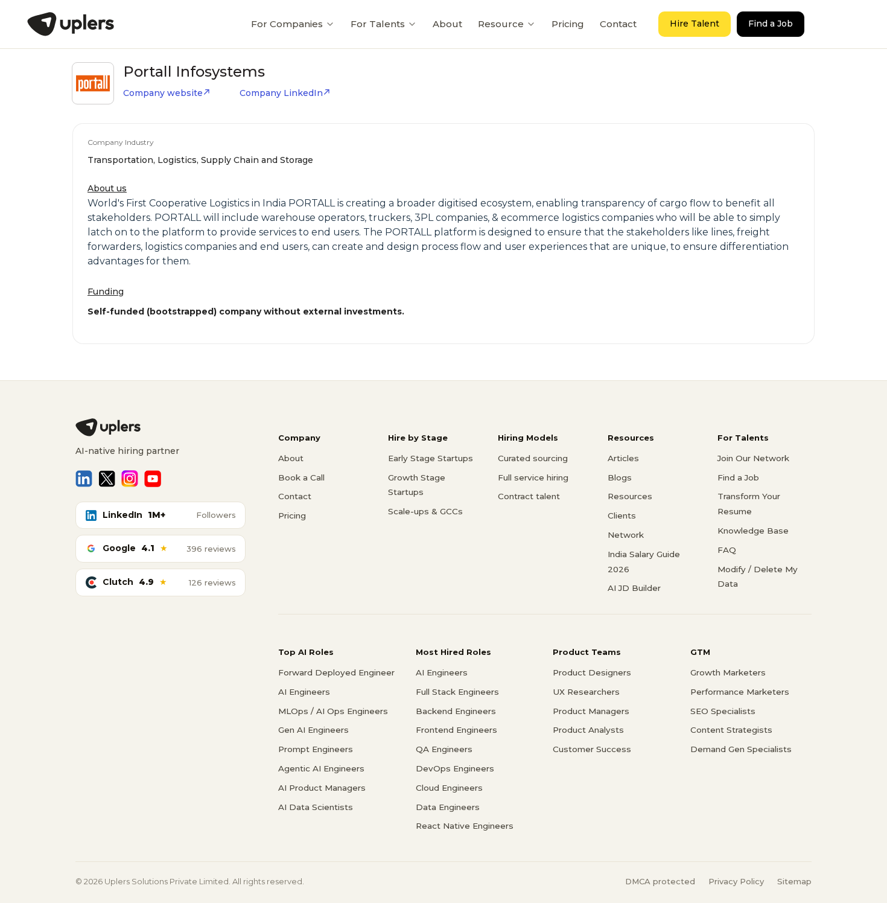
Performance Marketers (739, 692)
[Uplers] (70, 24)
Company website (163, 93)
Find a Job (770, 23)
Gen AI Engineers (313, 730)
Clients (622, 515)
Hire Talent (694, 23)
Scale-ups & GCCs (425, 511)
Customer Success (592, 749)
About (447, 24)
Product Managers (591, 711)
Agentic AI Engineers (321, 768)
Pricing (568, 24)
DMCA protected (660, 881)
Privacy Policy (736, 881)
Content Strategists (731, 730)
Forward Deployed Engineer (336, 672)
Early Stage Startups (430, 458)
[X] (106, 478)
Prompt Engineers (315, 749)
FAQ (726, 550)
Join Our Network (753, 458)
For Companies (287, 24)
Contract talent (529, 496)
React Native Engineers (464, 826)
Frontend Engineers (456, 730)
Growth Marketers (728, 672)
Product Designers (592, 672)
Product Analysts (588, 730)
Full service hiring (533, 477)
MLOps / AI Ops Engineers (333, 711)
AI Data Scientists (315, 807)
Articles (623, 458)
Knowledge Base (753, 530)
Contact (618, 24)
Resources (630, 496)
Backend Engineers (456, 711)
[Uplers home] (160, 427)
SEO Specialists (722, 711)
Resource (501, 24)
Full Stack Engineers (457, 692)
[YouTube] (152, 478)
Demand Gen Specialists (741, 749)
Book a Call (301, 477)
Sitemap (794, 881)
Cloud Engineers (449, 788)
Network (626, 535)
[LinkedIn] (83, 478)
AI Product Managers (322, 788)
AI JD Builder (634, 588)
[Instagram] (129, 478)
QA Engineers (444, 749)
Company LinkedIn (281, 93)
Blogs (620, 477)
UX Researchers (586, 692)
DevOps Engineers (455, 768)
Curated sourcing (533, 458)
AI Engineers (304, 692)
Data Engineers (448, 807)
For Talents (378, 24)
